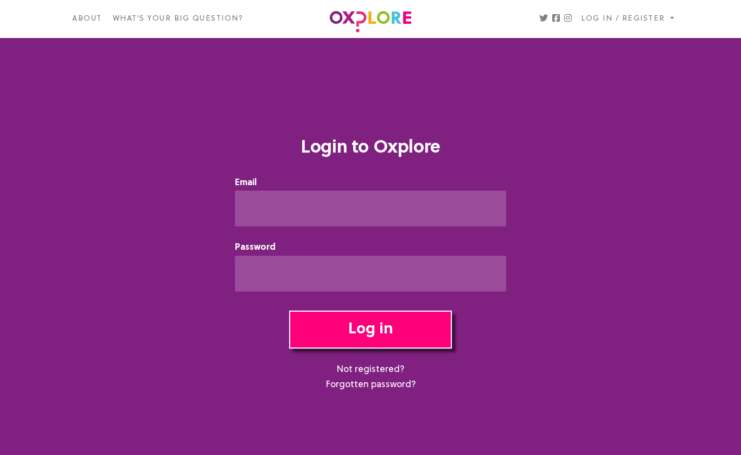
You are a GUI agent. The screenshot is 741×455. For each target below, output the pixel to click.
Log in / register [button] (624, 19)
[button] (543, 19)
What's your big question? (178, 19)
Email (246, 183)
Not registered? (370, 370)
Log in (370, 329)
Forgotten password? (370, 385)
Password (255, 247)
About (87, 19)
